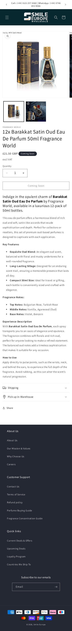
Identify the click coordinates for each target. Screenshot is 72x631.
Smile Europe (40, 624)
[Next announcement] (65, 4)
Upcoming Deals (16, 548)
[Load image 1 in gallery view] (13, 111)
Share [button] (10, 408)
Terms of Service (16, 494)
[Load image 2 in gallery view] (36, 111)
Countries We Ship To (19, 564)
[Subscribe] (56, 587)
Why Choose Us (15, 456)
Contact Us (13, 486)
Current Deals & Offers (19, 540)
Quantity (7, 166)
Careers (11, 464)
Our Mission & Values (18, 448)
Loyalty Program (16, 556)
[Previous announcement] (6, 4)
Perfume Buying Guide (19, 510)
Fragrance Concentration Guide (24, 518)
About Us (12, 440)
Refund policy (15, 502)
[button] (7, 17)
